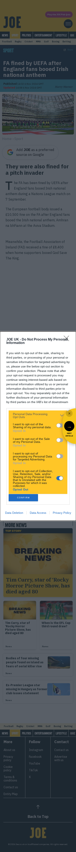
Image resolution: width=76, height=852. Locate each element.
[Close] (68, 340)
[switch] (59, 425)
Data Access (38, 512)
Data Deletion (14, 512)
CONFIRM (23, 497)
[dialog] (38, 426)
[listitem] (38, 415)
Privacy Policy (62, 512)
